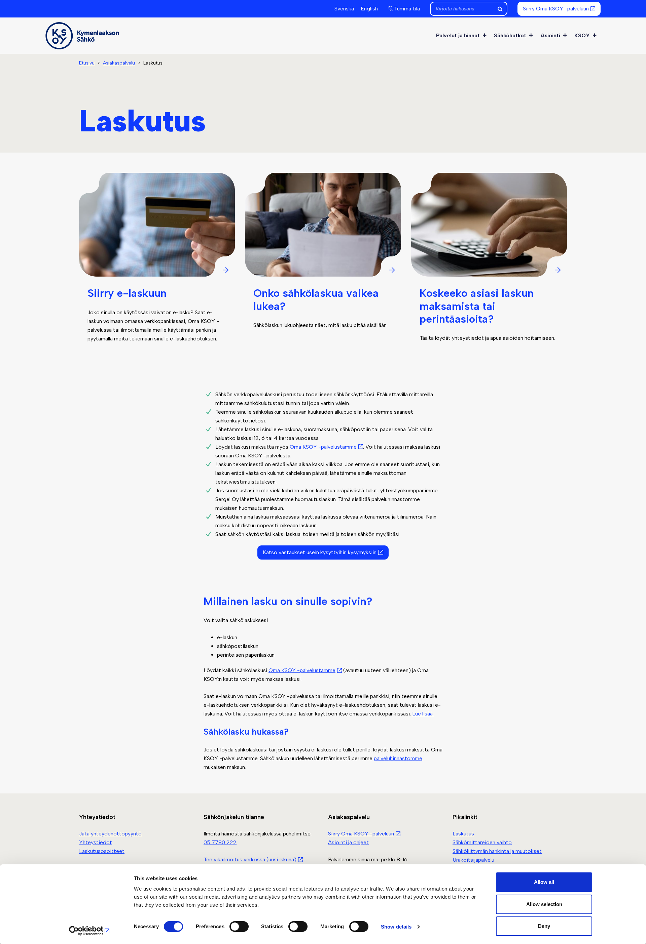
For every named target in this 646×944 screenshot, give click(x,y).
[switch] (239, 926)
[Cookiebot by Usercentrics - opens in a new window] (89, 931)
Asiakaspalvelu (119, 63)
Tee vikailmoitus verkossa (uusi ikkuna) (250, 859)
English (369, 8)
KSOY (582, 35)
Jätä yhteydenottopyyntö (110, 833)
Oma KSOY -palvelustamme (323, 447)
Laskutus (463, 833)
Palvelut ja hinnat (458, 35)
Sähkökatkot (510, 35)
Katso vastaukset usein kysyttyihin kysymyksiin (319, 552)
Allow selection (544, 904)
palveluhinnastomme (398, 758)
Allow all (544, 882)
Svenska (344, 8)
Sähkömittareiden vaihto (482, 842)
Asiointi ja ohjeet (348, 842)
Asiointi (550, 35)
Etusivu (87, 63)
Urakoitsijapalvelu (473, 860)
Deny (544, 926)
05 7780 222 (220, 842)
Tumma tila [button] (407, 8)
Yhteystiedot (95, 842)
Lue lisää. (423, 713)
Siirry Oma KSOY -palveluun (556, 8)
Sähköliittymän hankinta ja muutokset (497, 851)
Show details (396, 927)
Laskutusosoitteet (101, 851)
